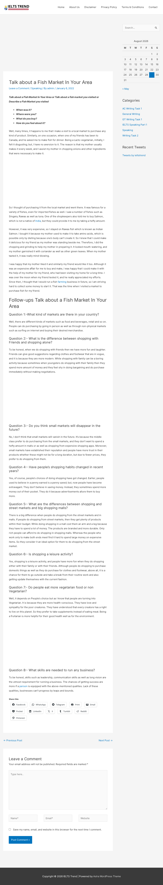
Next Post (106, 740)
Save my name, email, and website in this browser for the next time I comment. (57, 829)
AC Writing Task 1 (132, 108)
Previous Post (13, 740)
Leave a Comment (19, 88)
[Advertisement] (58, 47)
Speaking (36, 88)
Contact (153, 7)
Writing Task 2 (130, 135)
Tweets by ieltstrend (133, 155)
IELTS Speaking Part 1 (134, 124)
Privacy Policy (109, 7)
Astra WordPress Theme (107, 876)
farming (62, 281)
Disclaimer (90, 7)
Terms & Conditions (133, 7)
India (38, 220)
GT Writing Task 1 (132, 119)
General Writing (131, 113)
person (23, 686)
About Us (74, 7)
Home (61, 7)
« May (125, 88)
